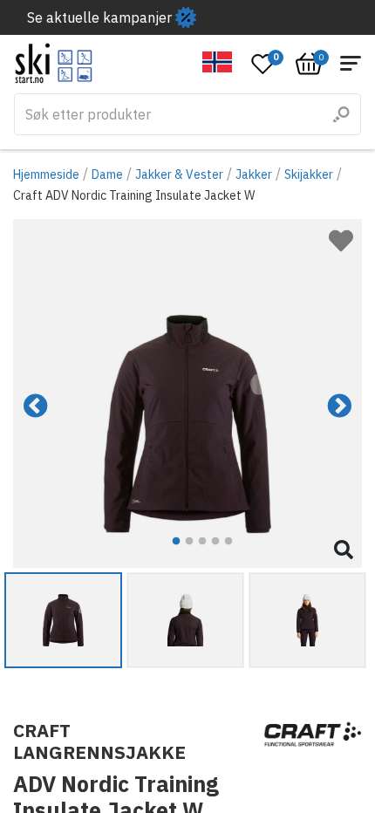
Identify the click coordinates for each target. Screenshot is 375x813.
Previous (36, 406)
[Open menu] (350, 63)
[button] (217, 62)
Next (339, 406)
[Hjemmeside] (53, 63)
